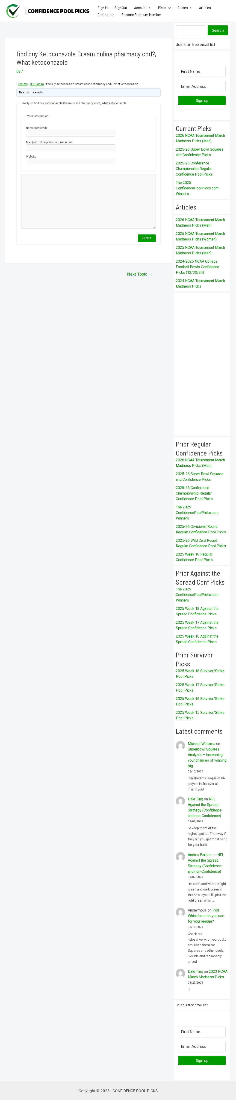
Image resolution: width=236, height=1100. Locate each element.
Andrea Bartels (200, 855)
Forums (23, 84)
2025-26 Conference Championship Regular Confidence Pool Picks (194, 168)
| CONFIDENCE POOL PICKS (57, 11)
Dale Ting (195, 799)
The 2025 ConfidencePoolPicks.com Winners (197, 188)
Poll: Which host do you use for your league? (206, 916)
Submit (146, 238)
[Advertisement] (202, 364)
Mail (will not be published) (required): (49, 142)
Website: (31, 156)
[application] (149, 7)
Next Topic (140, 274)
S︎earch (218, 30)
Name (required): (36, 128)
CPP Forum (37, 84)
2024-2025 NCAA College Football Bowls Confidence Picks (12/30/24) (197, 267)
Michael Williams (201, 743)
